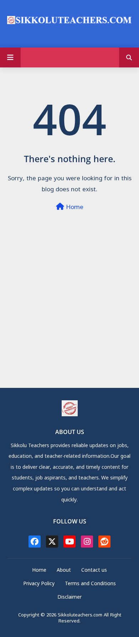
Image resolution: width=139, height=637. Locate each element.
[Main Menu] (10, 57)
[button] (129, 57)
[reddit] (104, 542)
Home (73, 208)
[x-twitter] (52, 542)
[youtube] (69, 542)
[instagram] (87, 542)
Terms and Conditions (90, 584)
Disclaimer (69, 597)
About (64, 570)
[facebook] (35, 542)
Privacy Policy (39, 584)
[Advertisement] (69, 318)
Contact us (94, 570)
